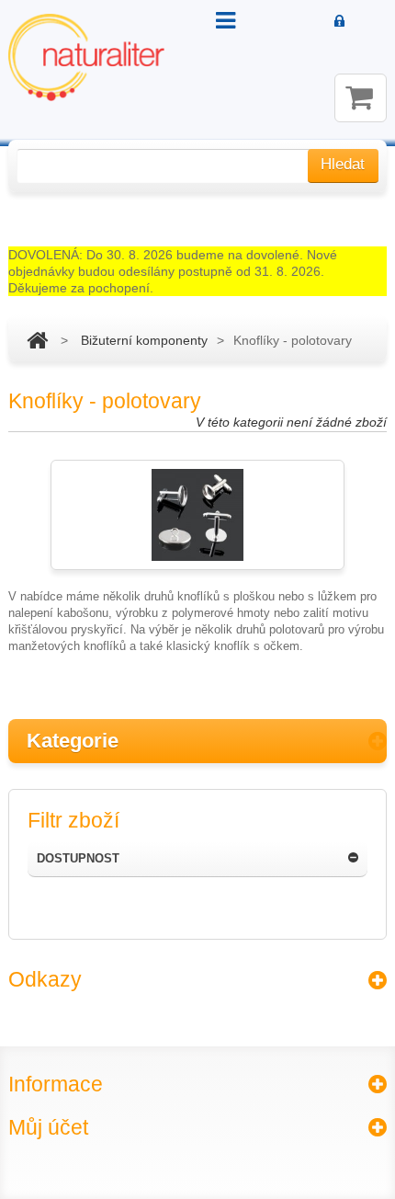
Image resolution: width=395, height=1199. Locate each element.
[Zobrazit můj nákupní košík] (360, 98)
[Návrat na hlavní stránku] (37, 340)
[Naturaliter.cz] (86, 57)
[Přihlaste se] (339, 22)
